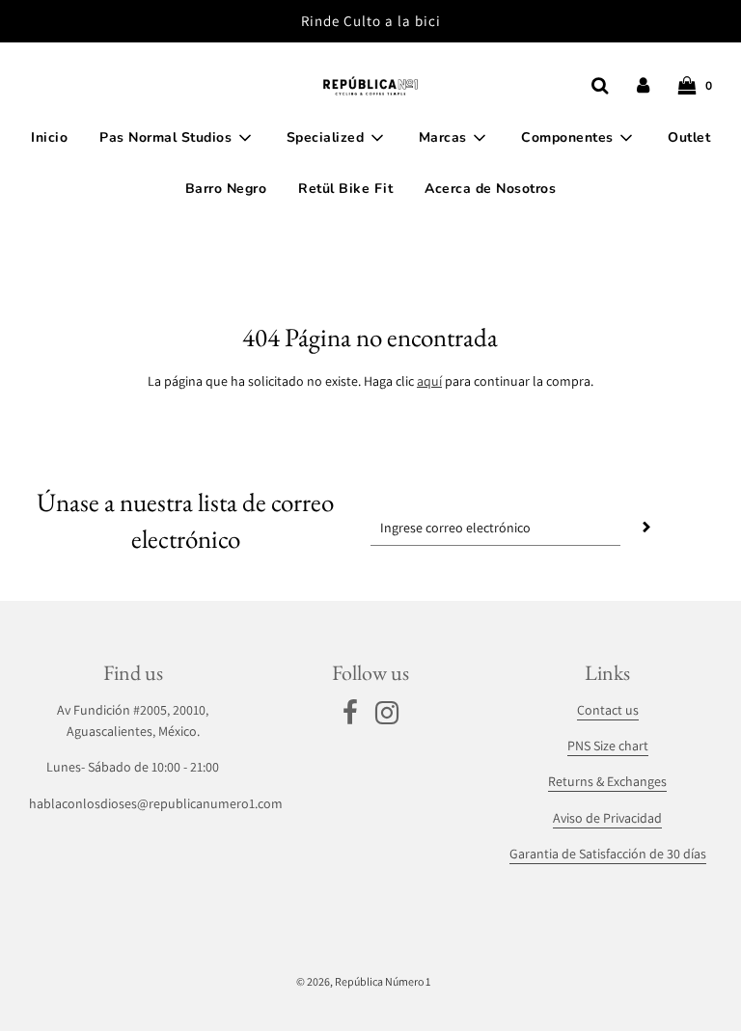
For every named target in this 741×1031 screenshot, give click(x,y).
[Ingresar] (643, 85)
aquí (429, 381)
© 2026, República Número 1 (363, 981)
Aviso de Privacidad (607, 818)
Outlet (689, 137)
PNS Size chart (607, 745)
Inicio (49, 137)
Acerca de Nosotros (490, 188)
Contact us (608, 710)
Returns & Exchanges (607, 781)
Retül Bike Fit (345, 188)
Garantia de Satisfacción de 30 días (607, 853)
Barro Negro (226, 188)
